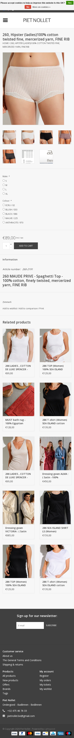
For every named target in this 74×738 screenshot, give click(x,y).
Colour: (7, 200)
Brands (6, 689)
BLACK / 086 (11, 213)
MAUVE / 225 (12, 218)
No (28, 7)
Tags (5, 693)
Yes (70, 3)
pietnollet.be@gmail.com (21, 716)
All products (9, 675)
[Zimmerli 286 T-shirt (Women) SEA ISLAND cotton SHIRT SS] (55, 399)
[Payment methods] (14, 733)
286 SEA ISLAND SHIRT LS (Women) (55, 529)
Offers (6, 684)
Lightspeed (49, 728)
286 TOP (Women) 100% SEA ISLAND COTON (53, 367)
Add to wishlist (10, 308)
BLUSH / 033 (11, 209)
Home (6, 43)
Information (10, 259)
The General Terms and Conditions (22, 660)
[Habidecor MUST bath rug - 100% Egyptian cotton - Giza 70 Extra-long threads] (18, 399)
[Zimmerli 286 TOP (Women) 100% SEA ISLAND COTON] (55, 345)
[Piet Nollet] (42, 20)
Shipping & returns (13, 664)
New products (10, 680)
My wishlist (46, 689)
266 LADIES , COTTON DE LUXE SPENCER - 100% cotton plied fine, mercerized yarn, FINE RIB (18, 367)
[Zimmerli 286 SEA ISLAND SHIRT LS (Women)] (55, 507)
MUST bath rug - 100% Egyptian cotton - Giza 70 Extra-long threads (16, 421)
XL (7, 193)
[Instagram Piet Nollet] (55, 636)
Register (44, 675)
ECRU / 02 (10, 205)
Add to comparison (28, 308)
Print (41, 308)
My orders (45, 680)
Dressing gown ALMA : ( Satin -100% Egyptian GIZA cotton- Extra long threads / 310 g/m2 (55, 475)
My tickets (45, 684)
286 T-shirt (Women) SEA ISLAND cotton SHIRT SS (54, 421)
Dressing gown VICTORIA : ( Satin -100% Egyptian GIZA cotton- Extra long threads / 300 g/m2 (17, 529)
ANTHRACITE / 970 (14, 222)
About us (8, 655)
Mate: (6, 176)
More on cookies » (41, 7)
